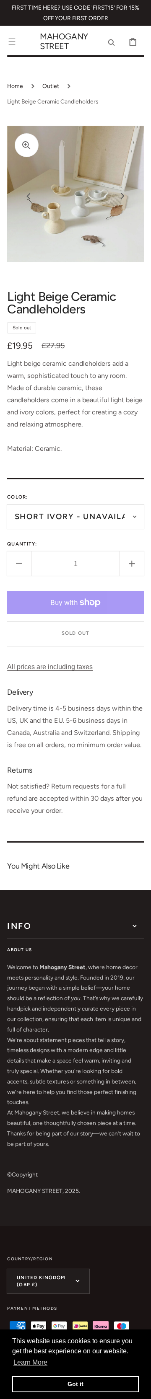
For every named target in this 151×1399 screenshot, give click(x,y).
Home (15, 86)
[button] (12, 41)
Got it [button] (75, 1384)
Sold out (75, 633)
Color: (17, 497)
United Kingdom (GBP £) (41, 1281)
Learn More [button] (30, 1362)
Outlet (50, 86)
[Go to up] (138, 1386)
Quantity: (22, 544)
